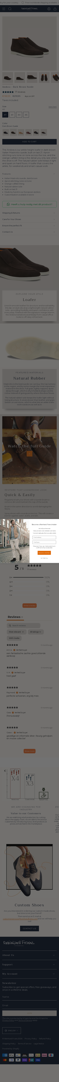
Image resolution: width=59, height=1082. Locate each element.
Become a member (44, 552)
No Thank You (44, 558)
